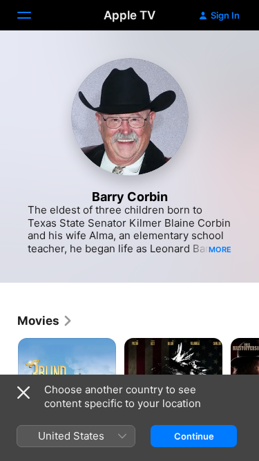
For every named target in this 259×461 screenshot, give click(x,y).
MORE (220, 249)
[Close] (23, 392)
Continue (194, 436)
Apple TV (129, 15)
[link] (45, 320)
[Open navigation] (32, 15)
